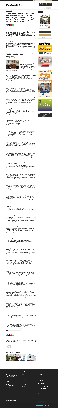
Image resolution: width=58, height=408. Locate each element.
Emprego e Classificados (10, 385)
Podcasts (39, 377)
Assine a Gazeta (9, 374)
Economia (23, 377)
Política (23, 376)
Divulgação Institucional (10, 386)
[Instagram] (26, 0)
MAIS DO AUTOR (18, 352)
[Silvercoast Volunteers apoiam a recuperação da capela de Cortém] (31, 357)
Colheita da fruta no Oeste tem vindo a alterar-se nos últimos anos (10, 362)
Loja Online (40, 374)
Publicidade (8, 381)
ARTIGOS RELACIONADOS (11, 352)
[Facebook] (25, 0)
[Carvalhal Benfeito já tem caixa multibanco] (21, 357)
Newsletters (40, 376)
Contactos (39, 393)
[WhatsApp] (13, 25)
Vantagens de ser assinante (11, 376)
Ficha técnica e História (42, 388)
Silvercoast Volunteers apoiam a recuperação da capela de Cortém (31, 362)
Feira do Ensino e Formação (11, 378)
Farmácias (8, 387)
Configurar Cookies (47, 405)
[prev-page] (6, 364)
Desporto (23, 382)
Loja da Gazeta (8, 379)
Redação (13, 345)
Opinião (23, 386)
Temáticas (24, 384)
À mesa (23, 389)
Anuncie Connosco (9, 382)
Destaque (9, 10)
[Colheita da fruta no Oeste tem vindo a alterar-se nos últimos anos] (11, 357)
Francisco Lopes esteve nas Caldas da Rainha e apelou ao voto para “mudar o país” (13, 341)
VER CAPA (45, 31)
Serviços (7, 384)
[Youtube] (45, 402)
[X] (9, 25)
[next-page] (8, 364)
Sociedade (10, 11)
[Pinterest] (11, 25)
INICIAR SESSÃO (45, 34)
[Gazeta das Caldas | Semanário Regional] (14, 4)
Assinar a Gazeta (41, 383)
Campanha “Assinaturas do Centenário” (12, 375)
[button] (44, 8)
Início (7, 10)
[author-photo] (9, 347)
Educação (23, 381)
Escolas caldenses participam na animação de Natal (29, 341)
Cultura (23, 379)
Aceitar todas (39, 405)
